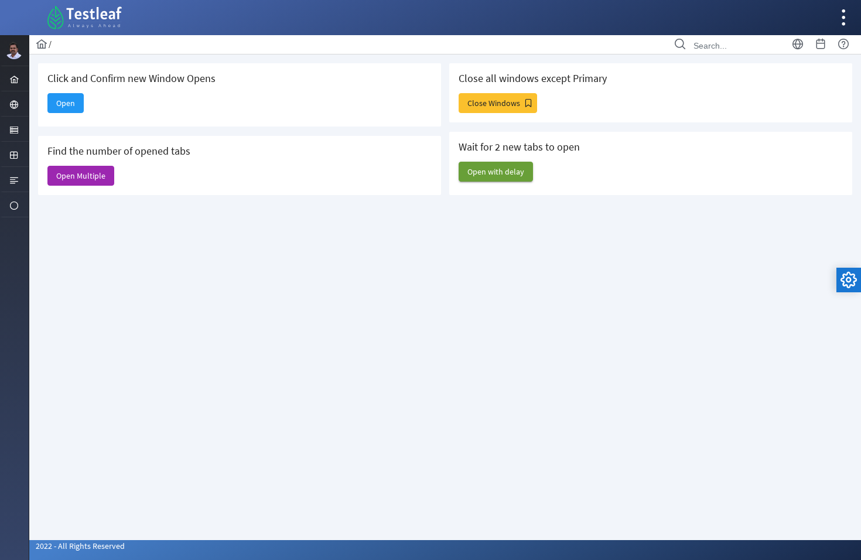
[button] (65, 103)
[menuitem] (14, 78)
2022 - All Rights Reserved (80, 546)
